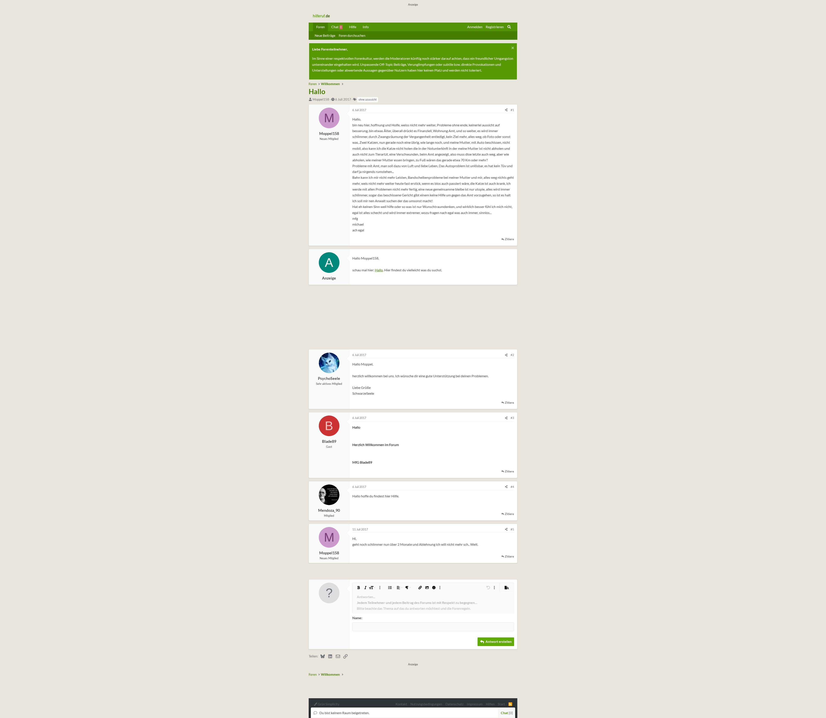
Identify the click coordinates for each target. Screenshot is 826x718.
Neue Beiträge (325, 35)
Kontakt (401, 704)
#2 (512, 355)
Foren (320, 27)
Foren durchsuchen (352, 35)
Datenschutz (454, 704)
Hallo (379, 270)
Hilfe (352, 27)
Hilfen (490, 704)
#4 (512, 487)
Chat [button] (506, 713)
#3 (512, 418)
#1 (512, 110)
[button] (358, 587)
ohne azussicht (368, 99)
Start (501, 704)
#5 (512, 529)
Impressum (474, 704)
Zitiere (509, 239)
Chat (336, 27)
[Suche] (509, 27)
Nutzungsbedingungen (426, 704)
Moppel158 (321, 99)
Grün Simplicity (328, 704)
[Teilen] (506, 110)
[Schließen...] (512, 48)
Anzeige (329, 278)
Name (356, 618)
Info (366, 27)
